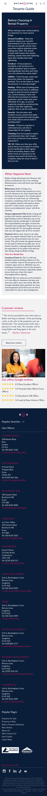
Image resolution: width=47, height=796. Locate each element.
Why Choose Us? (9, 733)
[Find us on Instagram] (4, 772)
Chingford (8, 518)
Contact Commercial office (13, 701)
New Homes (7, 727)
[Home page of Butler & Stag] (23, 3)
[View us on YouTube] (25, 772)
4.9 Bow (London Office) (26, 384)
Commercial (9, 685)
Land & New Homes (13, 574)
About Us (6, 730)
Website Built (27, 789)
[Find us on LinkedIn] (14, 772)
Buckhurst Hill (11, 491)
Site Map (28, 791)
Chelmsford (9, 546)
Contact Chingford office (12, 538)
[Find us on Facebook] (9, 772)
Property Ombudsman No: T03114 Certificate (17, 782)
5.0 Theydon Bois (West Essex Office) (23, 390)
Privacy (35, 791)
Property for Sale (9, 718)
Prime (5, 602)
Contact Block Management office (16, 646)
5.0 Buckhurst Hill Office (27, 395)
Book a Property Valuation (13, 724)
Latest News (7, 739)
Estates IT (21, 791)
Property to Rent (9, 721)
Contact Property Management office (17, 674)
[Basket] (44, 3)
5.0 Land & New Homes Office (29, 400)
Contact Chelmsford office (13, 563)
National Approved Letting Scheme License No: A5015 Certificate (31, 786)
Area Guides (7, 736)
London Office (10, 435)
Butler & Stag (17, 789)
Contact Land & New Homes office (16, 591)
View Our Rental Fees (14, 254)
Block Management (13, 629)
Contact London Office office (14, 452)
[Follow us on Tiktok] (20, 772)
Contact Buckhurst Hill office (14, 508)
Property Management (15, 657)
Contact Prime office (10, 618)
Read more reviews (14, 342)
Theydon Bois (10, 463)
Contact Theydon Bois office (14, 480)
